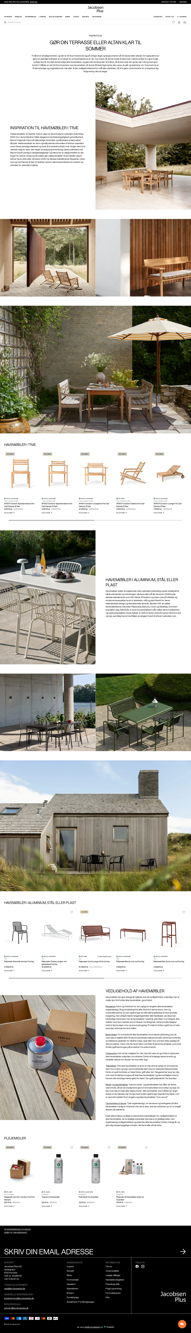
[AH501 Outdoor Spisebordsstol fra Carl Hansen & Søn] (20, 473)
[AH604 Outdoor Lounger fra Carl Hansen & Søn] (170, 473)
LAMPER (42, 16)
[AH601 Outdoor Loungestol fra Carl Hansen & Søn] (95, 473)
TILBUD (76, 16)
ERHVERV (183, 2)
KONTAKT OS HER (168, 2)
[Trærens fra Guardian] (58, 1167)
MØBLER (18, 16)
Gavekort (71, 1284)
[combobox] (49, 22)
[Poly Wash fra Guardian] (95, 1167)
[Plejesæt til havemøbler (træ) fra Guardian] (133, 1167)
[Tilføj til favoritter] (71, 912)
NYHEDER (8, 16)
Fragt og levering (114, 1289)
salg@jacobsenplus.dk (14, 1289)
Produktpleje (73, 1297)
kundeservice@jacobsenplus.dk (19, 1298)
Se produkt (9, 513)
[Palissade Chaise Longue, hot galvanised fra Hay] (58, 931)
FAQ (108, 1297)
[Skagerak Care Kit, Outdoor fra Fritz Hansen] (20, 1167)
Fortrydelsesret (113, 1293)
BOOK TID (170, 16)
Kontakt (70, 1271)
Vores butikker (112, 1271)
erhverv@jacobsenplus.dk (16, 1308)
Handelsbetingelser (115, 1280)
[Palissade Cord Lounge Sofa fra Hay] (95, 931)
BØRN (67, 16)
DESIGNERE (96, 16)
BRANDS (85, 16)
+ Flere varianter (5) (104, 956)
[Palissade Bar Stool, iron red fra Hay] (170, 931)
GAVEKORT (158, 16)
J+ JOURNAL (182, 16)
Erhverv (70, 1293)
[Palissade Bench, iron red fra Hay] (133, 931)
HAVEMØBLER (30, 16)
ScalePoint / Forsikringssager (80, 1302)
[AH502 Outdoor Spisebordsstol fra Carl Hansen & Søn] (58, 473)
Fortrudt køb (73, 1280)
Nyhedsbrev (72, 1289)
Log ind (70, 1266)
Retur (69, 1275)
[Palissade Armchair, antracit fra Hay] (20, 931)
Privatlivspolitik (113, 1284)
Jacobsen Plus (14, 1324)
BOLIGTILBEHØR (55, 16)
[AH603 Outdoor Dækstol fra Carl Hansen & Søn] (133, 473)
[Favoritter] (173, 22)
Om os (109, 1266)
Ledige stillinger (113, 1275)
